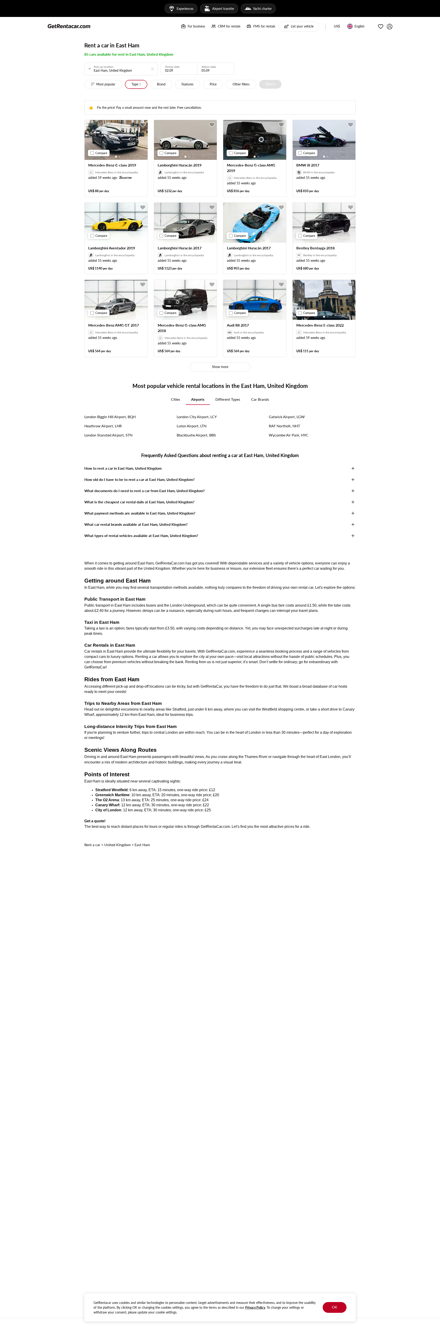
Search (270, 84)
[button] (337, 26)
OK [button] (334, 1307)
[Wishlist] (380, 26)
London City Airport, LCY (197, 416)
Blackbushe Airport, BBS (196, 435)
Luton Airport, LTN (191, 426)
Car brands (260, 399)
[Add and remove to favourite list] (143, 125)
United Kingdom (117, 844)
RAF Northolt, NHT (284, 426)
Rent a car (92, 844)
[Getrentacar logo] (69, 26)
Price (213, 84)
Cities (175, 399)
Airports (197, 399)
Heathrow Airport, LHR (103, 426)
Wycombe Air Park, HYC (288, 435)
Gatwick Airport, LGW (287, 416)
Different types (227, 399)
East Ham (142, 844)
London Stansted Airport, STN (108, 435)
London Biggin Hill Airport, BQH (110, 416)
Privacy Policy (255, 1307)
